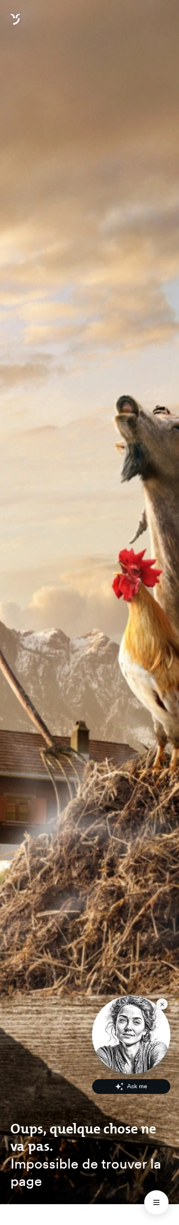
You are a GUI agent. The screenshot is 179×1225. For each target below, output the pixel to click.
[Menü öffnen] (156, 1202)
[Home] (15, 24)
